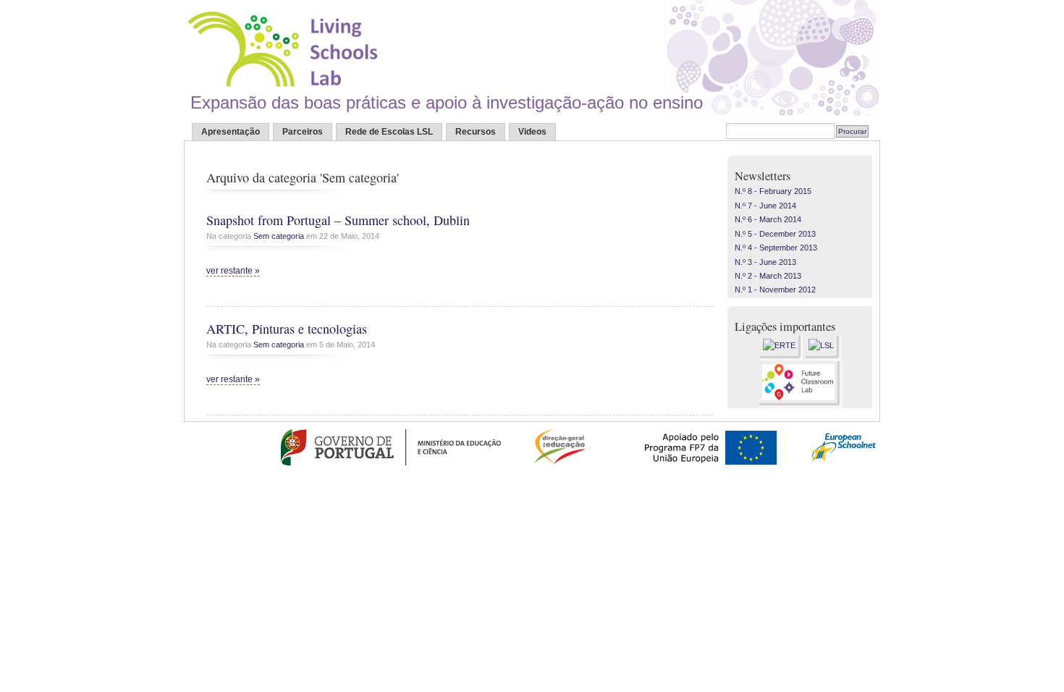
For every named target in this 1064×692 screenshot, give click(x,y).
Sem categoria (278, 236)
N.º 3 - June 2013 (765, 262)
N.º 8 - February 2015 (773, 191)
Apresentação (230, 132)
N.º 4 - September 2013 (776, 247)
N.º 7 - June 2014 (765, 205)
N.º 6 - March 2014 (768, 219)
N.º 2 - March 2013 (768, 275)
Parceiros (302, 132)
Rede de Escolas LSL (389, 132)
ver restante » (233, 271)
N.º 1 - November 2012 (775, 289)
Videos (532, 132)
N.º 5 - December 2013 (775, 233)
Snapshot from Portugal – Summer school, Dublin (338, 220)
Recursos (475, 132)
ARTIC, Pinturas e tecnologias (286, 328)
